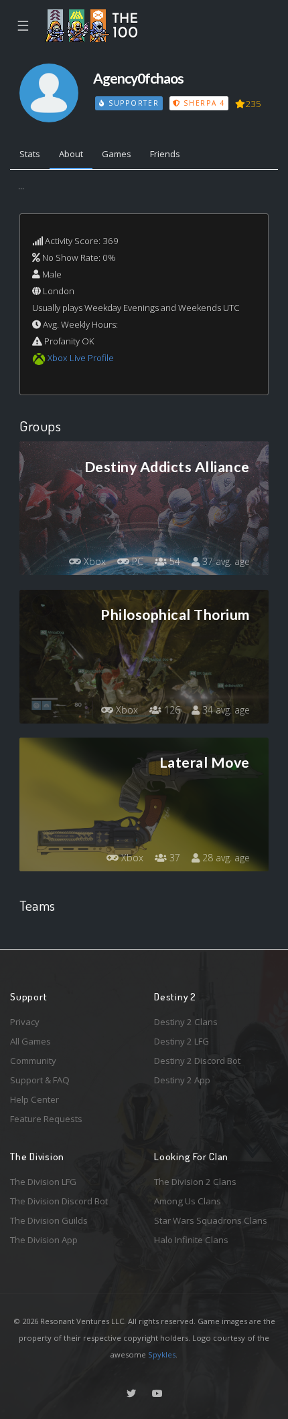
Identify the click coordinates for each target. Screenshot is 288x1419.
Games (116, 154)
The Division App (44, 1240)
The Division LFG (43, 1182)
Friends (165, 154)
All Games (30, 1041)
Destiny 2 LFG (181, 1041)
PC (136, 561)
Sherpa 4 (202, 103)
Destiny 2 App (182, 1080)
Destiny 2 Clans (186, 1022)
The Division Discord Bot (59, 1201)
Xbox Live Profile (81, 358)
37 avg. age (225, 561)
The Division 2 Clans (195, 1182)
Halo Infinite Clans (191, 1240)
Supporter (132, 103)
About (71, 154)
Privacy (25, 1022)
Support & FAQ (40, 1080)
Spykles (161, 1354)
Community (33, 1061)
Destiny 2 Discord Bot (197, 1061)
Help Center (34, 1099)
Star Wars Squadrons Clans (210, 1220)
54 (173, 561)
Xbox (93, 561)
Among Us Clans (187, 1201)
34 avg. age (225, 709)
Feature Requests (46, 1119)
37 (173, 857)
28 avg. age (225, 857)
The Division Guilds (49, 1220)
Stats (29, 154)
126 (170, 709)
